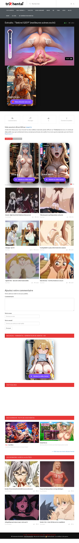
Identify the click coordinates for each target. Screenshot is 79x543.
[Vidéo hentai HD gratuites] (14, 3)
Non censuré (39, 10)
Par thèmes (20, 10)
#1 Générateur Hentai (26, 15)
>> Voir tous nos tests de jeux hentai (63, 451)
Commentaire (9, 296)
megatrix (29, 127)
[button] (69, 58)
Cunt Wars (9, 444)
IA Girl (14, 15)
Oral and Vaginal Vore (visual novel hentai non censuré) (19, 247)
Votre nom (8, 313)
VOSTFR (30, 10)
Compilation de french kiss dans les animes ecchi (52, 215)
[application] (39, 46)
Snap (7, 15)
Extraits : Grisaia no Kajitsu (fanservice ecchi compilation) (54, 247)
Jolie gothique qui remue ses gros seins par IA (16, 522)
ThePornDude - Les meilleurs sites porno (57, 536)
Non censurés (17, 138)
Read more (8, 134)
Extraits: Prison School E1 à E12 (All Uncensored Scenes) (19, 489)
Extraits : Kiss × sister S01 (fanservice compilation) (52, 522)
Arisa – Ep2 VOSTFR (10, 280)
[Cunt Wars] (22, 432)
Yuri (58, 10)
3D (53, 10)
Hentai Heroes (43, 442)
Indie (48, 10)
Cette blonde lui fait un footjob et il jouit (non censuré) (18, 215)
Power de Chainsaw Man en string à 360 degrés (51, 489)
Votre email (8, 320)
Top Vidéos (10, 10)
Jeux (63, 10)
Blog (69, 10)
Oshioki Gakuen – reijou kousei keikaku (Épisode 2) (53, 280)
